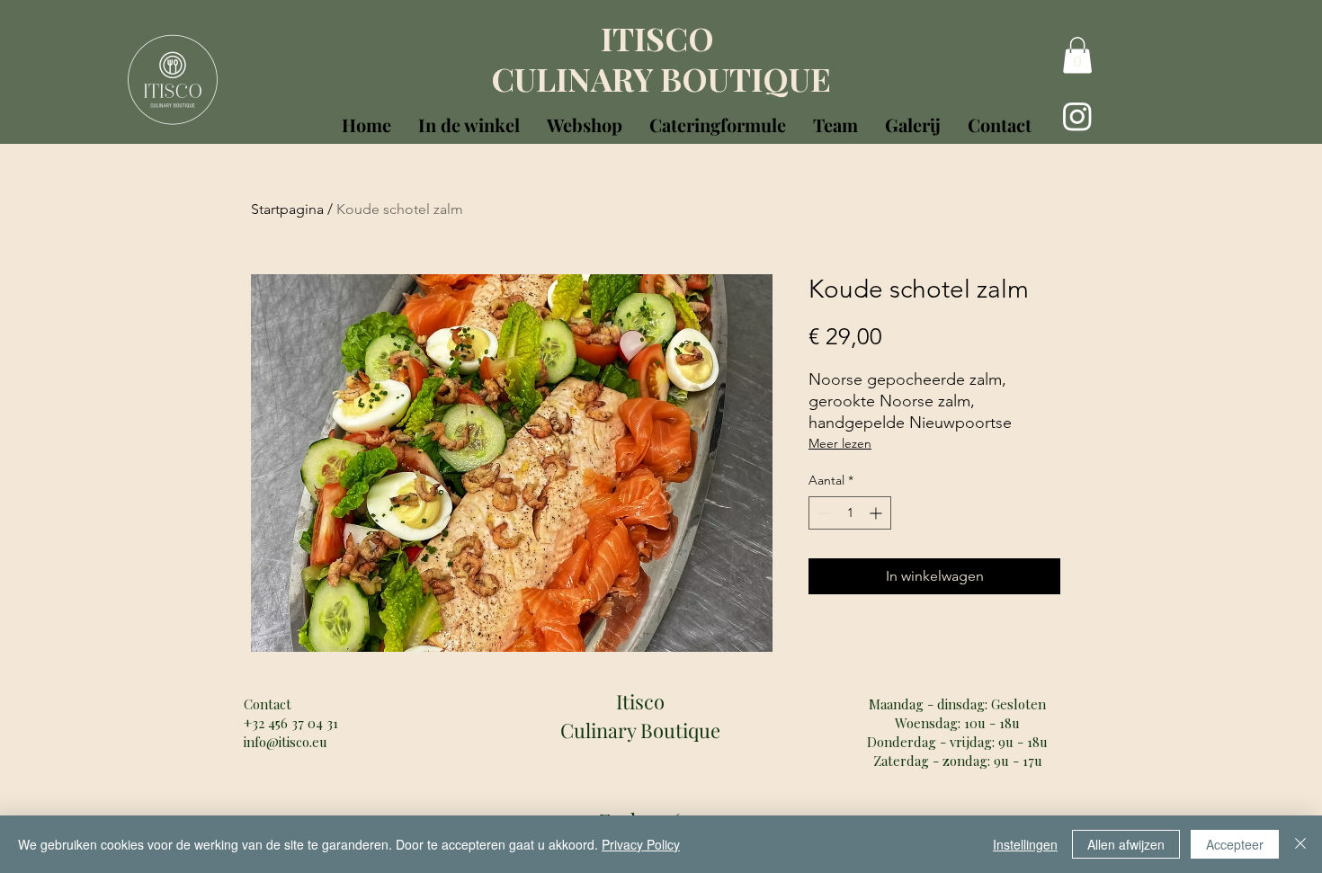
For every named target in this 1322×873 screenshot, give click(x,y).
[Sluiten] (1300, 844)
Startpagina (287, 209)
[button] (469, 122)
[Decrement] (822, 513)
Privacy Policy (641, 844)
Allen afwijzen (1126, 844)
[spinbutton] (850, 513)
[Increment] (877, 513)
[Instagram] (1077, 116)
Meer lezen (839, 443)
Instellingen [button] (1025, 844)
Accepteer (1235, 844)
